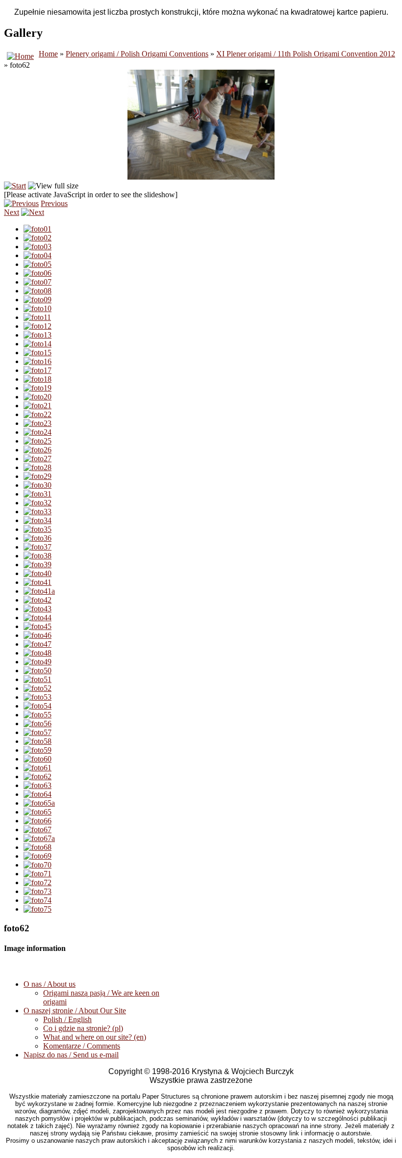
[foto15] (37, 352)
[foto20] (37, 397)
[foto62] (37, 776)
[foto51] (37, 679)
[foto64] (37, 794)
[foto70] (37, 865)
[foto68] (37, 847)
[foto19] (37, 388)
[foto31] (37, 494)
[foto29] (37, 476)
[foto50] (37, 670)
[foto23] (37, 423)
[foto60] (37, 759)
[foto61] (37, 767)
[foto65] (37, 812)
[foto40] (37, 573)
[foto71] (37, 873)
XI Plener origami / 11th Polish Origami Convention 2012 (305, 54)
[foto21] (37, 405)
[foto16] (37, 361)
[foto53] (37, 697)
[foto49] (37, 662)
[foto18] (37, 379)
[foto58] (37, 741)
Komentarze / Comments (81, 1046)
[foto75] (37, 909)
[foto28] (37, 467)
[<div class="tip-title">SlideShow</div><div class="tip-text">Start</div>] (15, 186)
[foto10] (37, 308)
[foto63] (37, 785)
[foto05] (37, 264)
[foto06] (37, 273)
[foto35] (37, 529)
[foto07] (37, 282)
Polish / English (67, 1019)
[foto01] (37, 229)
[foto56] (37, 723)
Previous (54, 203)
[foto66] (37, 820)
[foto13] (37, 335)
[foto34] (37, 520)
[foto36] (37, 538)
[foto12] (37, 326)
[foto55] (37, 715)
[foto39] (37, 564)
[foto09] (37, 299)
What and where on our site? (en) (94, 1037)
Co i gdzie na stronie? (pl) (83, 1028)
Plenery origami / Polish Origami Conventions (137, 54)
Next (11, 212)
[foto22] (37, 414)
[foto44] (37, 617)
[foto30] (37, 485)
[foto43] (37, 609)
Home (48, 54)
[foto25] (37, 441)
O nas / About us (49, 984)
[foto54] (37, 706)
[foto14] (37, 344)
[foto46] (37, 635)
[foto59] (37, 750)
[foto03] (37, 246)
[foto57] (37, 732)
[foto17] (37, 370)
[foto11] (37, 317)
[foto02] (37, 238)
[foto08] (37, 291)
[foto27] (37, 458)
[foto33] (37, 511)
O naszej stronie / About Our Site (75, 1010)
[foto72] (37, 882)
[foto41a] (39, 591)
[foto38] (37, 556)
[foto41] (37, 582)
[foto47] (37, 644)
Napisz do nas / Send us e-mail (71, 1055)
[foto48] (37, 653)
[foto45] (37, 626)
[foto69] (37, 856)
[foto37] (37, 547)
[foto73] (37, 891)
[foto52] (37, 688)
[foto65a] (39, 803)
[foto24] (37, 432)
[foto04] (37, 255)
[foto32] (37, 503)
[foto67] (37, 829)
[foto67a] (39, 838)
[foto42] (37, 600)
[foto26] (37, 450)
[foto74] (37, 900)
